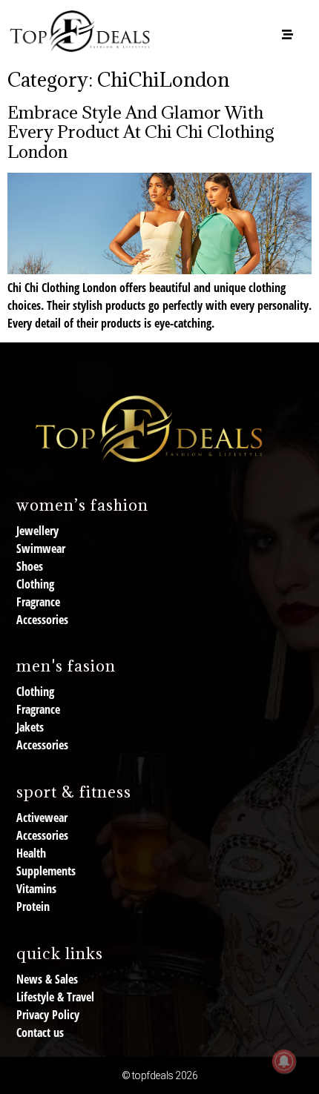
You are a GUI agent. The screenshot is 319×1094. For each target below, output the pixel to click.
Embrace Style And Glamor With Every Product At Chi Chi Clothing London (140, 131)
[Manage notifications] (284, 1061)
